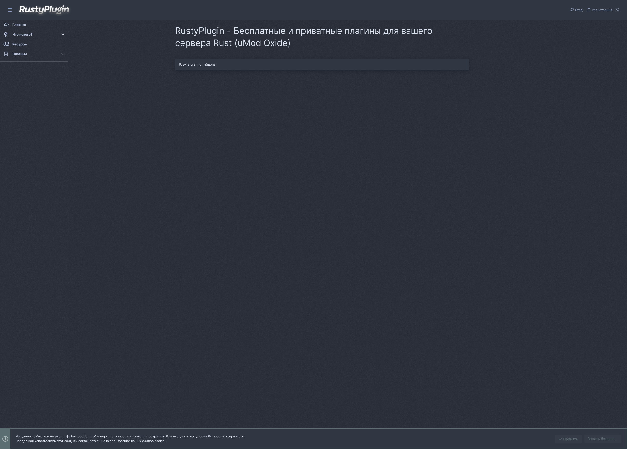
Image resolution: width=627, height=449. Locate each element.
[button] (10, 10)
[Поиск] (618, 9)
